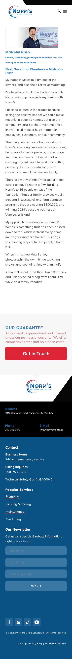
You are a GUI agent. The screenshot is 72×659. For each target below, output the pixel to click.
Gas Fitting (13, 519)
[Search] (57, 11)
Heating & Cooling (18, 504)
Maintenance (15, 511)
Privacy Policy (35, 643)
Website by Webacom (55, 643)
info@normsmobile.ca (51, 429)
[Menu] (65, 12)
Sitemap (22, 643)
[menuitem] (57, 11)
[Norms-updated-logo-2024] (29, 11)
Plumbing (12, 496)
